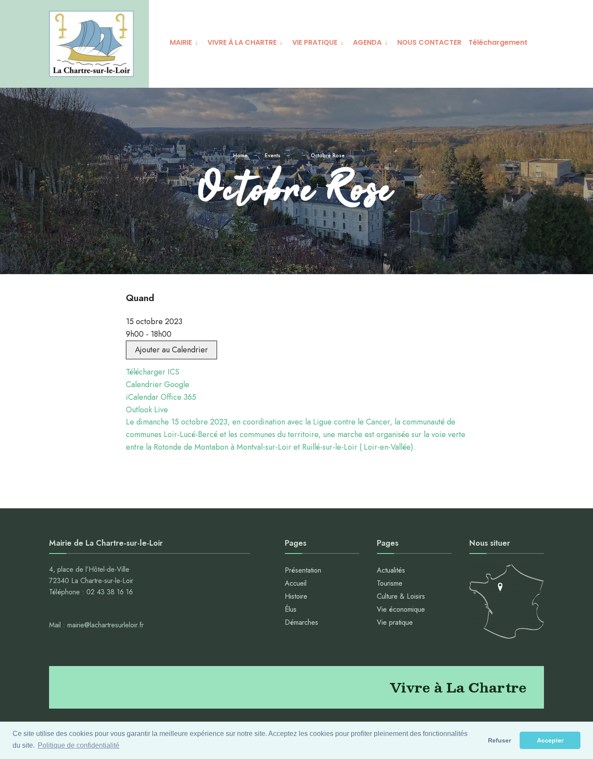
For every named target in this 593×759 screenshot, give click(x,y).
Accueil (295, 583)
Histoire (296, 596)
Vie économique (401, 609)
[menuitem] (185, 41)
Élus (290, 609)
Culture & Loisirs (401, 596)
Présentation (303, 570)
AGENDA (367, 42)
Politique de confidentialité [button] (78, 745)
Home (240, 155)
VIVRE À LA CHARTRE (242, 42)
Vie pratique (395, 622)
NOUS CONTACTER (429, 42)
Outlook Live (147, 409)
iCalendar (142, 397)
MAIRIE (181, 42)
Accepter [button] (550, 740)
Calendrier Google (157, 384)
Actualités (391, 570)
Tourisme (389, 583)
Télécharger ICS (152, 372)
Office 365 (178, 397)
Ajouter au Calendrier (171, 349)
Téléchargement (497, 42)
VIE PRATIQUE (314, 42)
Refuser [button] (499, 740)
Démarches (301, 622)
